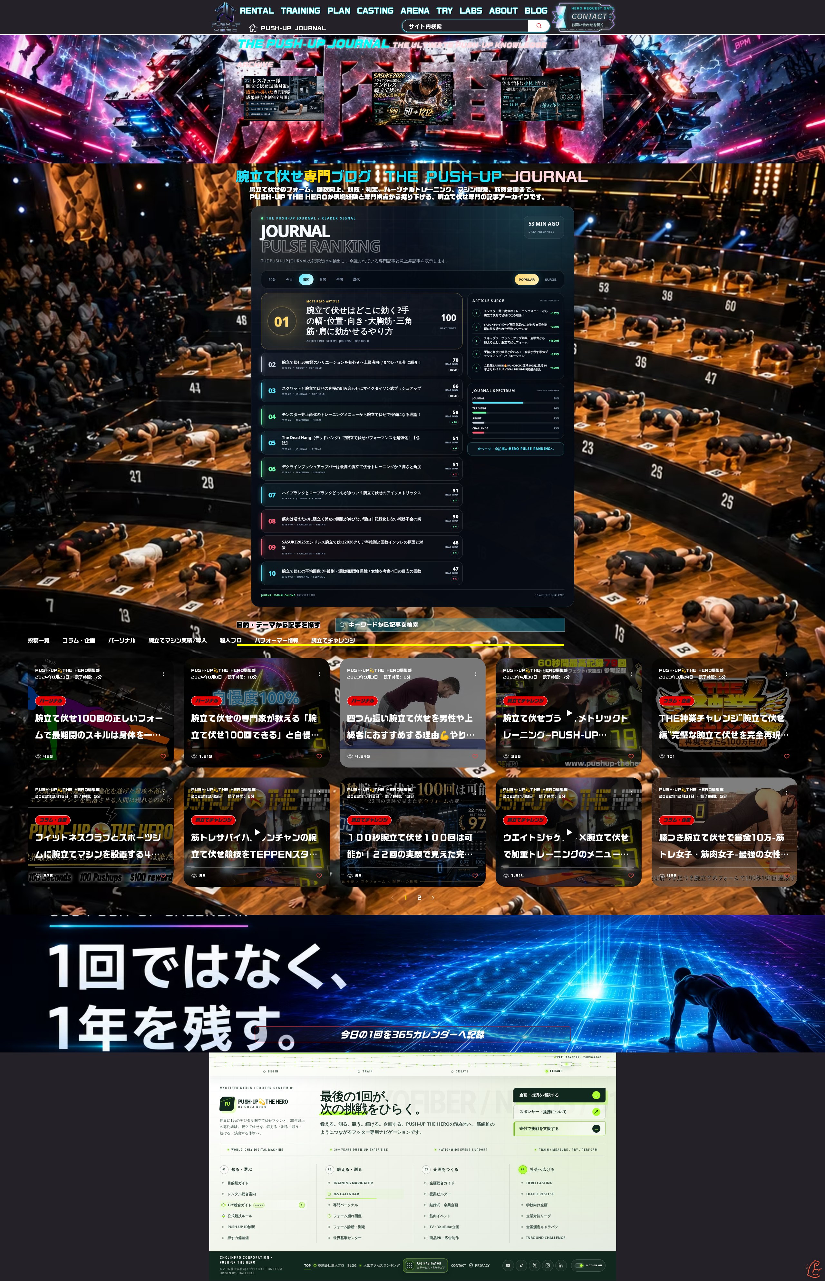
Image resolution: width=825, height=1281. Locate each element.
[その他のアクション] (165, 674)
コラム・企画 (79, 640)
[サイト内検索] (538, 26)
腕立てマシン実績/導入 (178, 640)
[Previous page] (392, 898)
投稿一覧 (39, 640)
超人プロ (231, 640)
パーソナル (122, 640)
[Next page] (433, 898)
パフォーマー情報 (276, 640)
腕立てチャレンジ (333, 640)
